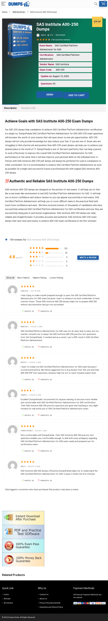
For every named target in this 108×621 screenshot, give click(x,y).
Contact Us (44, 594)
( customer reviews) (60, 40)
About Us (43, 599)
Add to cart (76, 95)
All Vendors (8, 603)
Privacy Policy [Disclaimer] (50, 603)
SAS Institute (19, 12)
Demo (49, 94)
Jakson (43, 35)
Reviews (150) (28, 108)
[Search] (95, 4)
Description (10, 108)
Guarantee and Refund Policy (51, 607)
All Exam (7, 599)
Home (4, 12)
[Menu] (3, 4)
